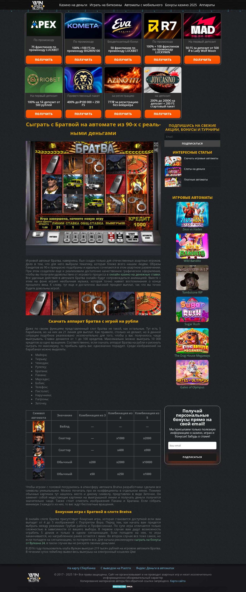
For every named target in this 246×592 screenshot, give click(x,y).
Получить (44, 60)
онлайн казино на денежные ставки (134, 274)
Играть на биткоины (106, 5)
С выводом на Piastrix (116, 568)
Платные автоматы (196, 179)
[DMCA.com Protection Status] (123, 586)
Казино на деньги (73, 5)
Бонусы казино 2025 (181, 5)
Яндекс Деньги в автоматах (155, 568)
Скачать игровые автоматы (201, 158)
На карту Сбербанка (81, 568)
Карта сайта (177, 580)
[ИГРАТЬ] (93, 193)
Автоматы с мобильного (143, 5)
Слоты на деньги (194, 169)
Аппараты (207, 5)
